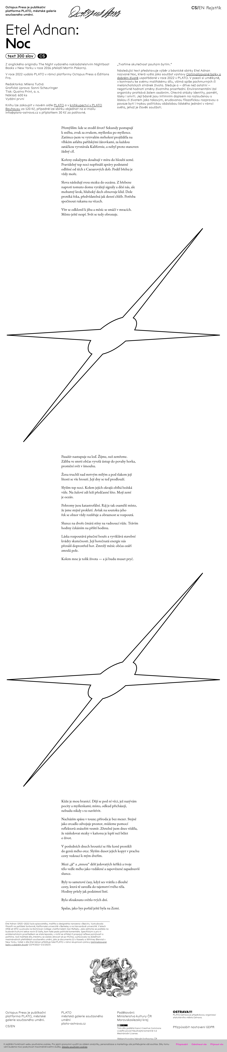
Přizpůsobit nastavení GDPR (194, 1027)
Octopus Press (16, 1012)
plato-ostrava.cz (73, 1023)
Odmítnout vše (199, 1044)
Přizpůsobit (182, 1044)
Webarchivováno (125, 1039)
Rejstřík (213, 8)
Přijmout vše (216, 1044)
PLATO (59, 105)
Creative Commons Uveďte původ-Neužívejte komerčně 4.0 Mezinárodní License (139, 1031)
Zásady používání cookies (74, 1047)
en (202, 8)
